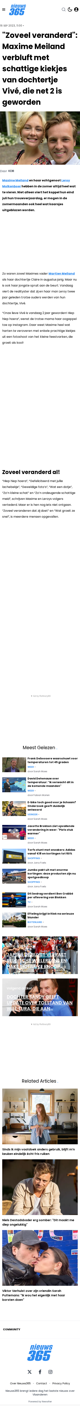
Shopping (34, 858)
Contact (41, 1383)
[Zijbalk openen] (3, 9)
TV (29, 902)
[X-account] (29, 1372)
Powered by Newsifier (40, 1401)
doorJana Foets (37, 862)
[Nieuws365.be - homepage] (17, 9)
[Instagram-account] (50, 1372)
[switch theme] (70, 9)
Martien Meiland (62, 273)
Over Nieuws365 (20, 1383)
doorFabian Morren (39, 795)
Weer (31, 767)
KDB (11, 171)
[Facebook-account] (40, 1372)
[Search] (63, 9)
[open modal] (76, 9)
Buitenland (35, 922)
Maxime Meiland (15, 180)
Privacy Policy (61, 1383)
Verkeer (33, 814)
